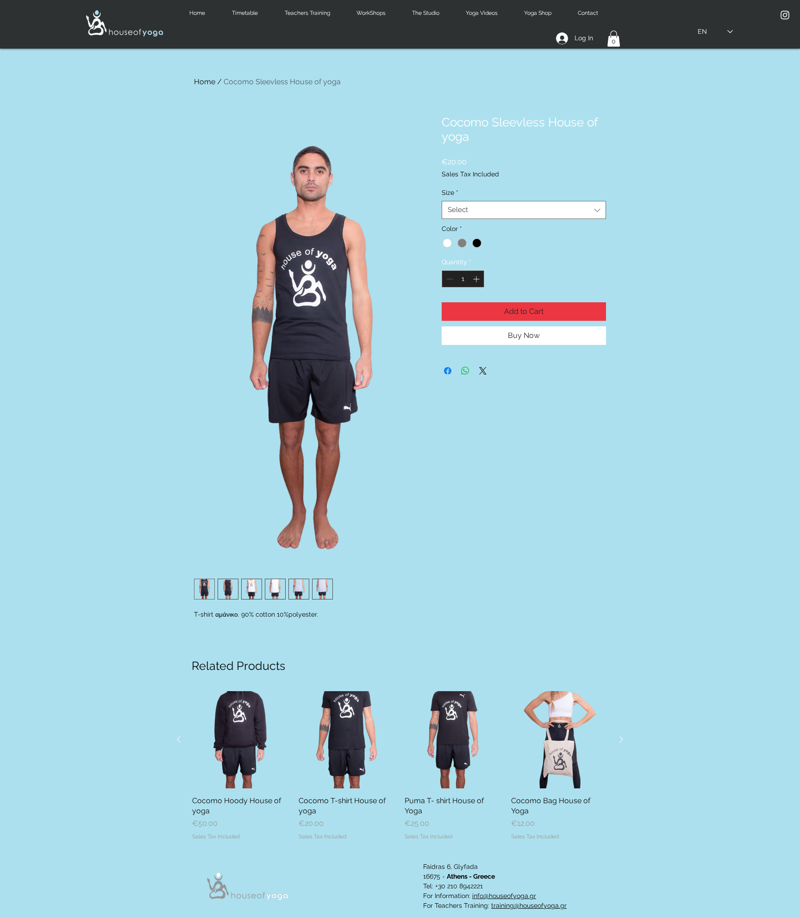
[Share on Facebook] (447, 370)
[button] (251, 13)
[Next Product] (621, 739)
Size (450, 192)
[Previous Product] (178, 739)
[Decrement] (449, 279)
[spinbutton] (463, 279)
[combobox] (524, 210)
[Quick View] (240, 739)
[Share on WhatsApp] (465, 370)
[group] (400, 766)
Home (204, 81)
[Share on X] (482, 370)
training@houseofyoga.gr (529, 905)
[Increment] (477, 279)
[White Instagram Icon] (785, 15)
